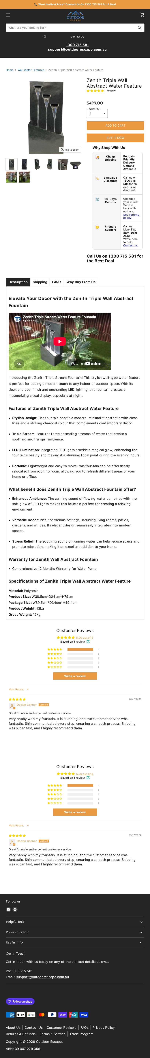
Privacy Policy (104, 1027)
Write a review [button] (75, 676)
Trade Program (81, 1034)
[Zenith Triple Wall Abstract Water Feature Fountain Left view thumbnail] (37, 164)
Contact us (130, 245)
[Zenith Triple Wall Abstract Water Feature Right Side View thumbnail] (50, 164)
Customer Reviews (61, 1027)
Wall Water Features (31, 70)
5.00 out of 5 (84, 637)
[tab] (18, 282)
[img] (17, 699)
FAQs (84, 1027)
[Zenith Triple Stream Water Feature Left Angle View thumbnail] (24, 177)
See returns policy (131, 216)
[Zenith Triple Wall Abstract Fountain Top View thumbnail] (75, 164)
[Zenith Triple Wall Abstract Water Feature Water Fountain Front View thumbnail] (11, 164)
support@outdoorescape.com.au (42, 977)
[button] (95, 91)
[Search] (140, 27)
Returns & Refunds (21, 1034)
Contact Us (34, 1027)
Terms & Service (53, 1034)
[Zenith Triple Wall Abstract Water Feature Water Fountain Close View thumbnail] (63, 164)
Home (10, 70)
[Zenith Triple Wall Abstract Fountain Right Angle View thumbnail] (11, 177)
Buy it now (115, 138)
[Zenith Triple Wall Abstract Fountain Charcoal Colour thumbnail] (24, 164)
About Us (13, 1027)
